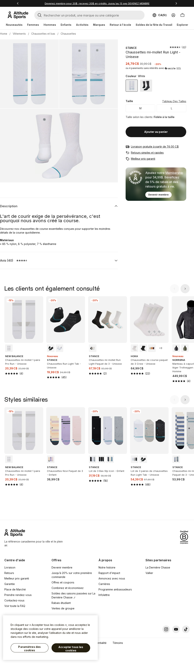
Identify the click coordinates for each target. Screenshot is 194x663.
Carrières (104, 584)
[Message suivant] (176, 3)
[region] (50, 637)
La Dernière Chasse (158, 567)
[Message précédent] (17, 3)
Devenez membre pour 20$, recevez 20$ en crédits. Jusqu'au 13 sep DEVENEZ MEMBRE (97, 3)
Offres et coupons (63, 582)
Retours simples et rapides (147, 152)
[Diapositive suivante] (185, 288)
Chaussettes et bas (43, 33)
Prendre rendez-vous (18, 595)
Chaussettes (68, 33)
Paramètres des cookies (29, 648)
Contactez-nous (14, 600)
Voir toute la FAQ (14, 605)
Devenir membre (158, 194)
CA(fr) (162, 15)
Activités (82, 24)
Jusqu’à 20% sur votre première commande (72, 575)
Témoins (118, 642)
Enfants (66, 24)
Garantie (9, 584)
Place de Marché (15, 589)
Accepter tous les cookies (70, 648)
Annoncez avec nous (112, 578)
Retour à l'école (120, 24)
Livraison (9, 567)
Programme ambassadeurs (115, 589)
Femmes (33, 24)
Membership (174, 173)
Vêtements (19, 33)
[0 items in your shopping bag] (182, 15)
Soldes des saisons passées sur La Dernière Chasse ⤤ (73, 595)
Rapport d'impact (109, 573)
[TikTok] (186, 629)
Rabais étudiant (61, 602)
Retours (9, 573)
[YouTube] (176, 629)
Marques (99, 24)
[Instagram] (166, 629)
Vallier (149, 573)
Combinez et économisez (68, 588)
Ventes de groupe (63, 608)
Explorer (182, 24)
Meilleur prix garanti (143, 158)
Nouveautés (14, 24)
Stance (131, 47)
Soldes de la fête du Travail (154, 24)
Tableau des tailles (174, 101)
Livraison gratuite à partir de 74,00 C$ (155, 146)
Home (3, 33)
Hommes (50, 24)
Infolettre (104, 595)
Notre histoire (107, 567)
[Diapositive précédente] (174, 288)
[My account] (173, 15)
